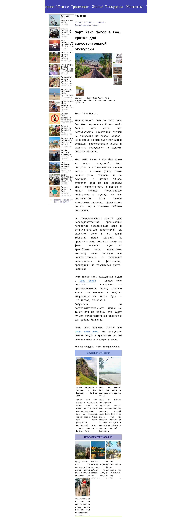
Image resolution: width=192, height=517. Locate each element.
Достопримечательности (86, 25)
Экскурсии (114, 6)
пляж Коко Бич (86, 331)
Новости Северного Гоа (98, 437)
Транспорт (80, 6)
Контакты (134, 6)
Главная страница (84, 22)
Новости (100, 22)
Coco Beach (88, 281)
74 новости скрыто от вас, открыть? (61, 201)
